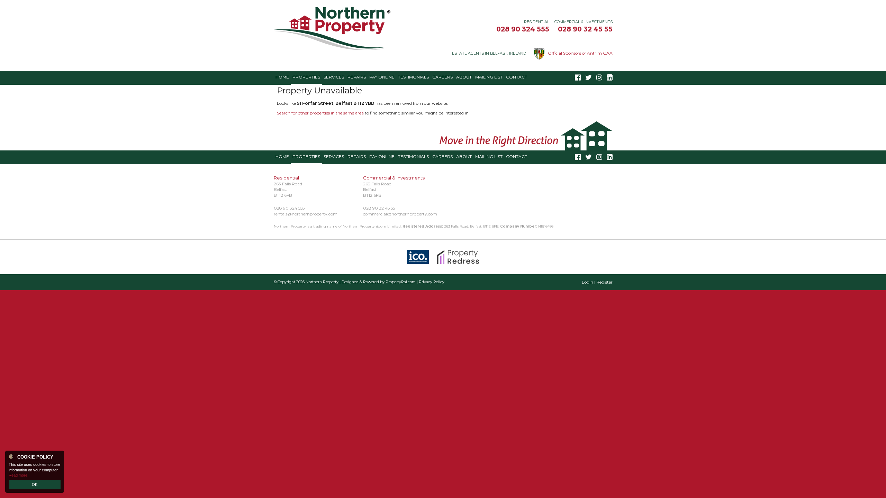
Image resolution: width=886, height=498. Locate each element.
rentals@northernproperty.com (305, 213)
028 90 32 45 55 (585, 29)
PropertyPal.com (401, 282)
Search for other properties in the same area (320, 113)
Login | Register (597, 282)
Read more (18, 475)
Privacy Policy (431, 282)
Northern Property (322, 282)
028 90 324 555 (522, 29)
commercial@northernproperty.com (400, 213)
